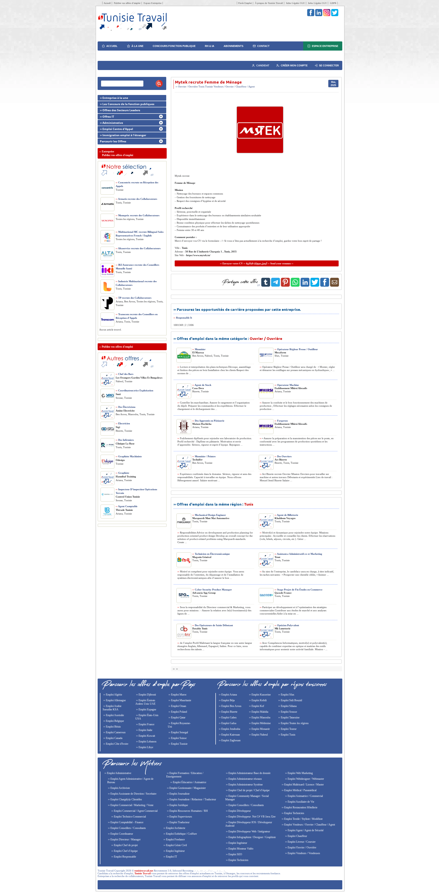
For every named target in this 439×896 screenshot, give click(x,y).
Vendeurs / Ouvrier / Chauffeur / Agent (234, 86)
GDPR (333, 3)
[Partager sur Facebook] (324, 285)
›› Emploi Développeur (238, 810)
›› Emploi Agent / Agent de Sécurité (304, 830)
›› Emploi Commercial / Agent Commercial (134, 810)
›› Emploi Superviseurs (179, 816)
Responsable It (184, 317)
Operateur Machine (287, 385)
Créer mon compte (294, 65)
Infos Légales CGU (295, 3)
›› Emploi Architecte (174, 828)
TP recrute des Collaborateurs (133, 297)
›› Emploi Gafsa (227, 723)
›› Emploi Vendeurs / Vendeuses (302, 853)
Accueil (107, 3)
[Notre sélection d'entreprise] (126, 177)
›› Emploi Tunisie (177, 743)
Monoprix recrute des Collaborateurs (137, 215)
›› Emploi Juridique (177, 805)
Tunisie (209, 86)
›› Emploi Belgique (113, 721)
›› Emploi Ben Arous (229, 706)
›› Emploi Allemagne (114, 700)
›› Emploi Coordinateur (120, 833)
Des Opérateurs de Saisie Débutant (212, 625)
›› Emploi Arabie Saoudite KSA (112, 707)
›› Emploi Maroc (177, 694)
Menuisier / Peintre (204, 456)
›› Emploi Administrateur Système (244, 784)
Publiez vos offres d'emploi (117, 346)
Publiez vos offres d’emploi (127, 3)
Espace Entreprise (152, 3)
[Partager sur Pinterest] (285, 285)
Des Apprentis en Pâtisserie (208, 420)
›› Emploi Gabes (227, 717)
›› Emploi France (144, 724)
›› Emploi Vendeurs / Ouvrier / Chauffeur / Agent (308, 824)
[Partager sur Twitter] (314, 285)
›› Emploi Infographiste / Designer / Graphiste (250, 837)
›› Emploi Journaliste (178, 793)
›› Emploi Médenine (259, 723)
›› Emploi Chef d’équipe (124, 851)
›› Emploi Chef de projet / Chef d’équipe (247, 790)
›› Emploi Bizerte (227, 711)
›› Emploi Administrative (117, 773)
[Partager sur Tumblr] (265, 285)
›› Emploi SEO (233, 854)
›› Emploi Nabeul (258, 734)
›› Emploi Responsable (123, 856)
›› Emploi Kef (256, 706)
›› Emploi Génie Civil (175, 845)
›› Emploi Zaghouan (229, 740)
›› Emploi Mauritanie (179, 700)
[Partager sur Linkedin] (305, 285)
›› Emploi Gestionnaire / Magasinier (186, 788)
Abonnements (233, 46)
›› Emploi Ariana (227, 694)
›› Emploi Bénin (112, 726)
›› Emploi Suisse (177, 738)
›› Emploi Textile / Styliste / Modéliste (302, 818)
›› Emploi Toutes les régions (293, 723)
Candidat (262, 65)
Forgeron (281, 420)
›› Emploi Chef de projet (124, 845)
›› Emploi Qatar (176, 717)
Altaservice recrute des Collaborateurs (138, 248)
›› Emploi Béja (226, 700)
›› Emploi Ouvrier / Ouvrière (300, 847)
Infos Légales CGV (317, 3)
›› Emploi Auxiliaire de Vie (299, 801)
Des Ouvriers (283, 456)
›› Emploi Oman (177, 706)
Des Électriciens (125, 407)
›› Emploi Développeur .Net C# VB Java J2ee (250, 816)
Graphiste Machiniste (129, 456)
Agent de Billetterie (286, 515)
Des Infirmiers (125, 440)
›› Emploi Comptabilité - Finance (125, 822)
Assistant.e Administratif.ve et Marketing (298, 553)
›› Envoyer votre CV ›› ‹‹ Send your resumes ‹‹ (256, 263)
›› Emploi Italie (143, 730)
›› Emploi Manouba (259, 717)
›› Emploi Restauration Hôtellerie (299, 807)
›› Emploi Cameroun (114, 732)
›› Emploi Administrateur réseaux (243, 778)
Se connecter (329, 65)
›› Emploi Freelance (174, 839)
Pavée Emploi (245, 3)
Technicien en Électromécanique (211, 553)
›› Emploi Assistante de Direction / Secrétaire (131, 793)
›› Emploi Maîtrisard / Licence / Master (302, 784)
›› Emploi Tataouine (289, 717)
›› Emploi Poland (177, 711)
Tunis (201, 86)
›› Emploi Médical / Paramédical (298, 790)
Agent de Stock (201, 385)
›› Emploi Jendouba (229, 729)
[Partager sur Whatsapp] (295, 285)
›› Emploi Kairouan (229, 734)
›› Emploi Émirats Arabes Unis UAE (145, 702)
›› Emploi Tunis (286, 734)
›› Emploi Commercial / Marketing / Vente (130, 805)
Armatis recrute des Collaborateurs (136, 199)
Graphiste (122, 472)
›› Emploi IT (170, 856)
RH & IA (209, 46)
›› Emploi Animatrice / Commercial (303, 796)
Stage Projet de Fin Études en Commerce (298, 589)
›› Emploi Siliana (287, 706)
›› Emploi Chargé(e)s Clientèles (124, 799)
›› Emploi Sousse (287, 711)
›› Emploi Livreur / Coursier (300, 841)
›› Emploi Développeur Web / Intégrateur (247, 831)
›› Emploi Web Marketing (298, 773)
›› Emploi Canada (112, 738)
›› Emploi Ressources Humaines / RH (187, 810)
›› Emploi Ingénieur (174, 851)
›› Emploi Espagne (145, 709)
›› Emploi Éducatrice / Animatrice (188, 782)
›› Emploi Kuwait (145, 735)
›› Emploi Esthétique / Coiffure (180, 833)
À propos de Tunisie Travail (269, 3)
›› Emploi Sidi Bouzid (290, 700)
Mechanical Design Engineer (209, 515)
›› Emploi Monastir (259, 729)
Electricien (123, 423)
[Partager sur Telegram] (275, 285)
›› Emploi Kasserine (259, 694)
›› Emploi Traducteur (178, 822)
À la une (137, 46)
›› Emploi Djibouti (145, 694)
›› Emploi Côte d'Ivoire (115, 743)
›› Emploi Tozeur (287, 729)
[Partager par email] (334, 285)
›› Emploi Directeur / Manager (124, 839)
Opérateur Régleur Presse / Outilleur (296, 349)
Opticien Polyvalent (287, 625)
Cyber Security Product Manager (212, 589)
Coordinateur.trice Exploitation (134, 390)
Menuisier (199, 349)
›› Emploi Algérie (112, 694)
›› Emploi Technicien (236, 860)
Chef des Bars (124, 374)
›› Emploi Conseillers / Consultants (126, 828)
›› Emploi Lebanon (145, 741)
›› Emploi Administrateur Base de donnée (247, 773)
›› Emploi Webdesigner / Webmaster (304, 778)
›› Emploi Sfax (286, 694)
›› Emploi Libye (144, 747)
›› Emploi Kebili (257, 700)
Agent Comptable (126, 506)
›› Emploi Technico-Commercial (128, 816)
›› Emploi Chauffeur (295, 836)
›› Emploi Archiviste (118, 788)
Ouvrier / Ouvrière (188, 86)
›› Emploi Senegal (178, 732)
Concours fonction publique (174, 46)
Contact (263, 46)
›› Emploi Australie (113, 715)
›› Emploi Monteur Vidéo (239, 848)
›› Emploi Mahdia (258, 711)
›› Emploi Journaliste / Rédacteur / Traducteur (191, 799)
